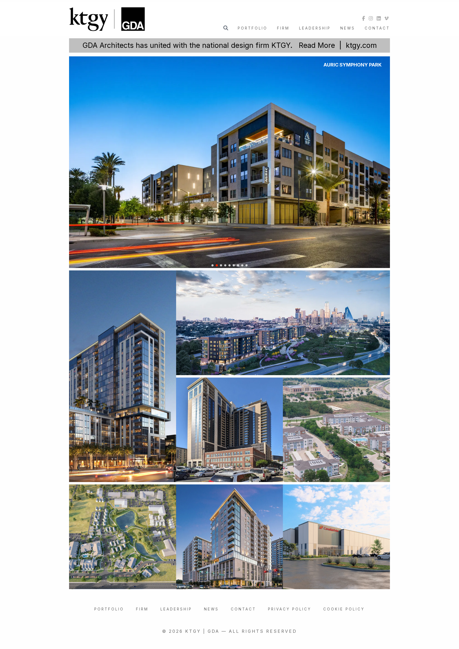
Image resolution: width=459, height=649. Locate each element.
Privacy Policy (289, 609)
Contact (377, 28)
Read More (317, 45)
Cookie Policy (344, 609)
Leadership (315, 28)
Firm (283, 28)
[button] (212, 265)
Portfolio (252, 28)
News (347, 28)
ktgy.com (361, 45)
